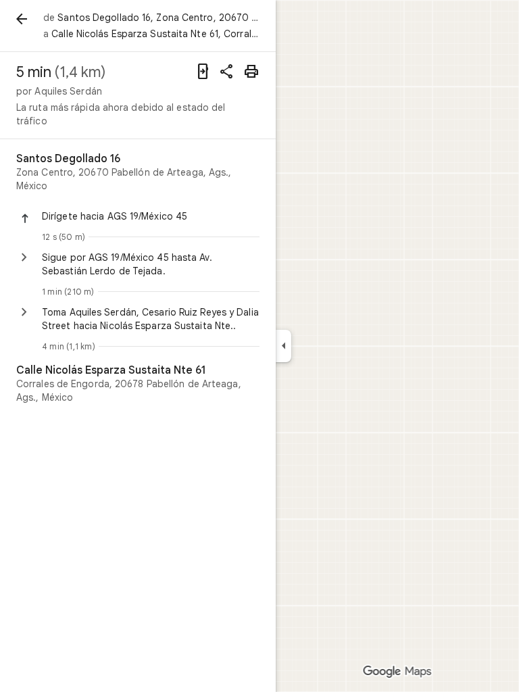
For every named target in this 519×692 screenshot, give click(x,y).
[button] (151, 216)
